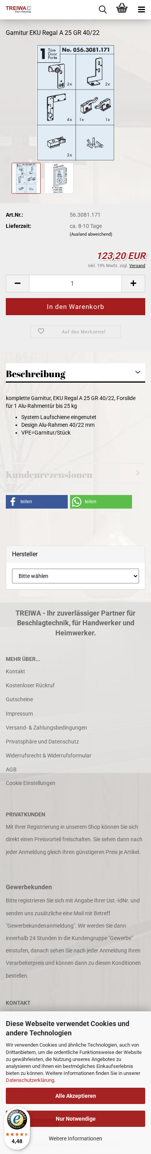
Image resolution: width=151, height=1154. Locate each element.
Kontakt (15, 671)
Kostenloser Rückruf (30, 685)
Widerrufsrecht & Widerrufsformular (48, 755)
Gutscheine (19, 699)
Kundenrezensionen (49, 474)
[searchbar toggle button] (102, 9)
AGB (11, 769)
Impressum (19, 714)
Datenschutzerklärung (30, 1080)
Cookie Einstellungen (30, 783)
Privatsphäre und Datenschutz (42, 741)
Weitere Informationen (75, 1138)
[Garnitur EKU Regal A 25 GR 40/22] (75, 102)
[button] (17, 283)
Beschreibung (35, 373)
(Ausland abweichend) (91, 234)
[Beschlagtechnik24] (15, 9)
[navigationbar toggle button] (141, 9)
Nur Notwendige (76, 1119)
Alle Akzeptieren (75, 1096)
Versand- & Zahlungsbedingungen (46, 727)
